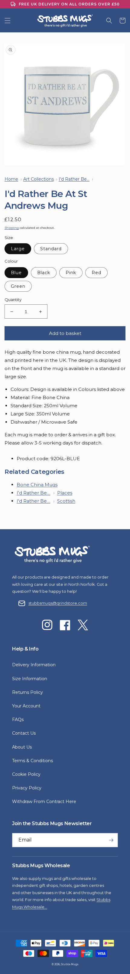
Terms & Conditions (32, 760)
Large (18, 248)
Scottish (66, 501)
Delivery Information (34, 664)
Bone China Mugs (37, 484)
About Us (22, 747)
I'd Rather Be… (33, 493)
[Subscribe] (111, 840)
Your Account (26, 706)
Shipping (12, 228)
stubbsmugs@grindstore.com (57, 603)
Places (64, 493)
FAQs (18, 719)
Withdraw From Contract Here (44, 801)
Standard (51, 248)
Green (18, 286)
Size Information (29, 678)
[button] (7, 20)
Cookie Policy (26, 774)
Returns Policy (27, 692)
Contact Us (24, 733)
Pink (71, 272)
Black (43, 272)
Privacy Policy (26, 788)
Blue (16, 272)
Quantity (13, 299)
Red (96, 272)
